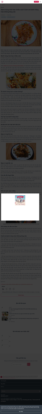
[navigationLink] (2, 1)
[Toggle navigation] (40, 2)
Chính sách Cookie (12, 408)
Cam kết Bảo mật (20, 408)
